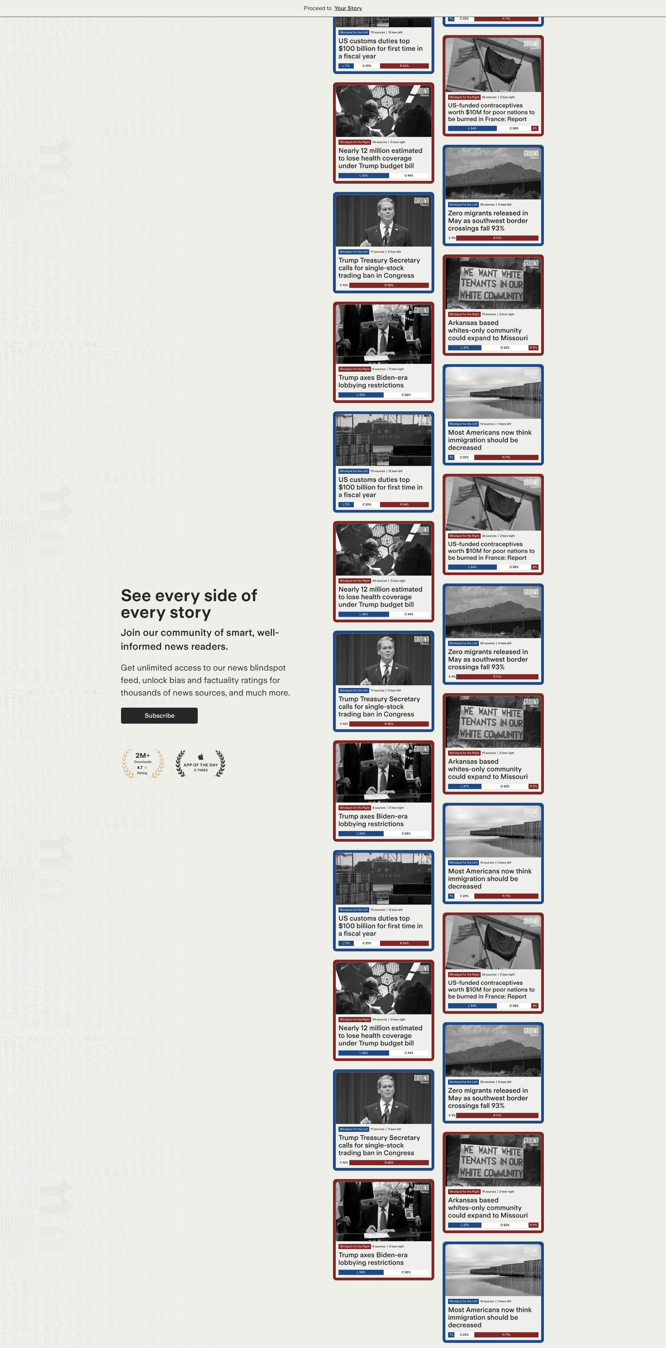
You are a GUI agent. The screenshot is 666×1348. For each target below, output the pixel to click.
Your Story (348, 8)
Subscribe (159, 715)
